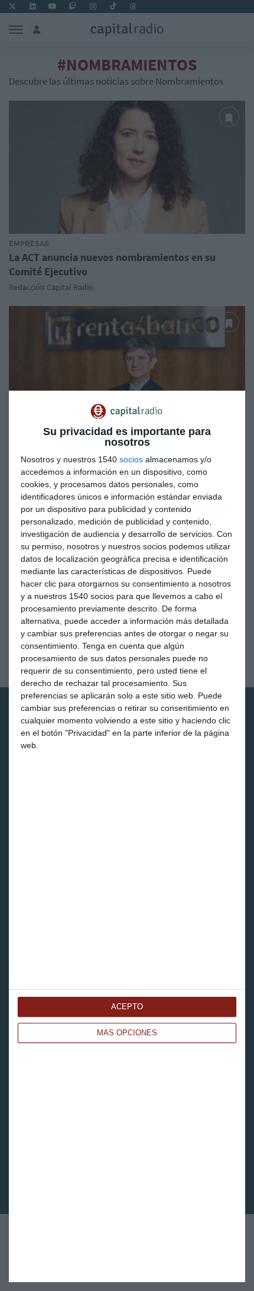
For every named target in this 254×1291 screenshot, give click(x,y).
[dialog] (127, 836)
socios (131, 459)
